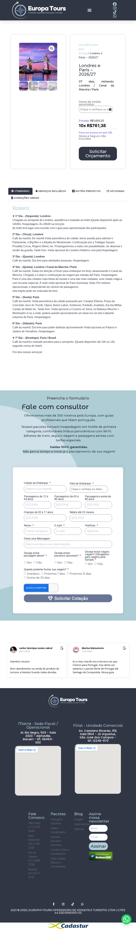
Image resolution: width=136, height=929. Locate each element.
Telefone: (90, 525)
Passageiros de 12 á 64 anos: (36, 498)
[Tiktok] (72, 904)
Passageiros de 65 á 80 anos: (66, 498)
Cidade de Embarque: (36, 483)
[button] (89, 10)
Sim (29, 562)
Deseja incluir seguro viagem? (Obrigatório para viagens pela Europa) (97, 555)
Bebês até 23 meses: (82, 512)
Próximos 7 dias (54, 573)
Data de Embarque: (82, 483)
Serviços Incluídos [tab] (52, 191)
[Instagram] (63, 904)
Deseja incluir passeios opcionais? (66, 554)
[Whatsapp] (82, 904)
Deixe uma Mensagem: (37, 538)
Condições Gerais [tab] (26, 197)
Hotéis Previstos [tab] (88, 191)
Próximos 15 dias (80, 573)
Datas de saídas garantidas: (90, 103)
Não (39, 562)
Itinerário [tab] (22, 191)
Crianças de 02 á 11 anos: (39, 512)
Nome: (28, 525)
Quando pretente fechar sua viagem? (45, 569)
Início (82, 44)
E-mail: (58, 525)
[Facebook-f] (53, 904)
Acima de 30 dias (38, 577)
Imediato (33, 573)
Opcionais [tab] (116, 191)
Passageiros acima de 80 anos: (98, 498)
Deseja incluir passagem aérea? (34, 554)
